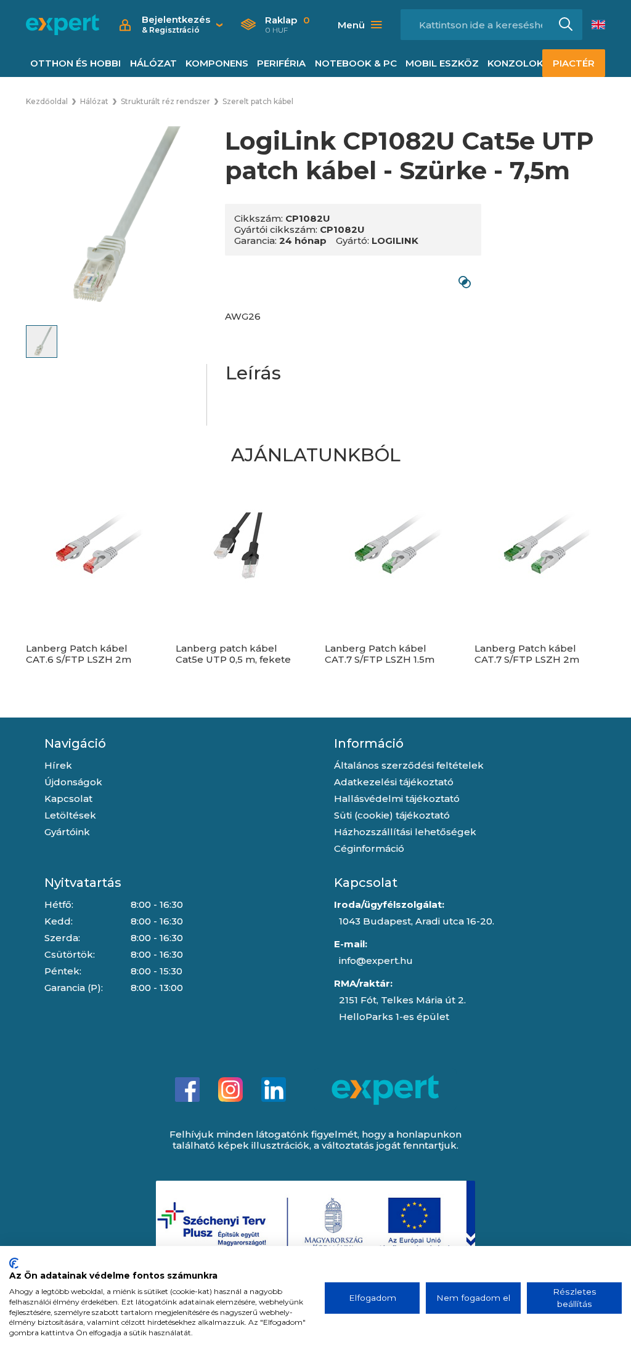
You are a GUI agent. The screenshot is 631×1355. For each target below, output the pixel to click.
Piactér (574, 63)
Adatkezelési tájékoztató (394, 782)
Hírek (58, 765)
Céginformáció (369, 848)
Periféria (281, 63)
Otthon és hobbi (75, 63)
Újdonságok (73, 782)
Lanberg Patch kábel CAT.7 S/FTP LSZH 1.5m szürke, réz (379, 659)
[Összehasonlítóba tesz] (464, 282)
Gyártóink (67, 832)
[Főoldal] (62, 24)
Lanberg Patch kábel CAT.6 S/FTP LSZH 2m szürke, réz (78, 659)
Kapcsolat (68, 798)
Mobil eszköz (442, 63)
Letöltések (70, 815)
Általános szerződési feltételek (409, 765)
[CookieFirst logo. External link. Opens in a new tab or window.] (13, 1263)
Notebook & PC (356, 63)
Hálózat (153, 63)
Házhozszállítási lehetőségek (405, 832)
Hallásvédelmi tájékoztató (397, 798)
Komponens (216, 63)
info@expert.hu (376, 960)
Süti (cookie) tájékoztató (392, 815)
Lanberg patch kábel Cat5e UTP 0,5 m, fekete (233, 654)
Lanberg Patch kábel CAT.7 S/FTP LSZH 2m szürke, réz (526, 659)
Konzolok (515, 63)
